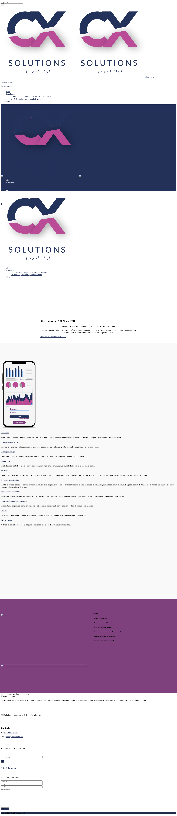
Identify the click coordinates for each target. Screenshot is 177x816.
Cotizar (30, 584)
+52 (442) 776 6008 (6, 82)
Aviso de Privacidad (8, 768)
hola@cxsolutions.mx (7, 86)
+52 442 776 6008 (11, 733)
